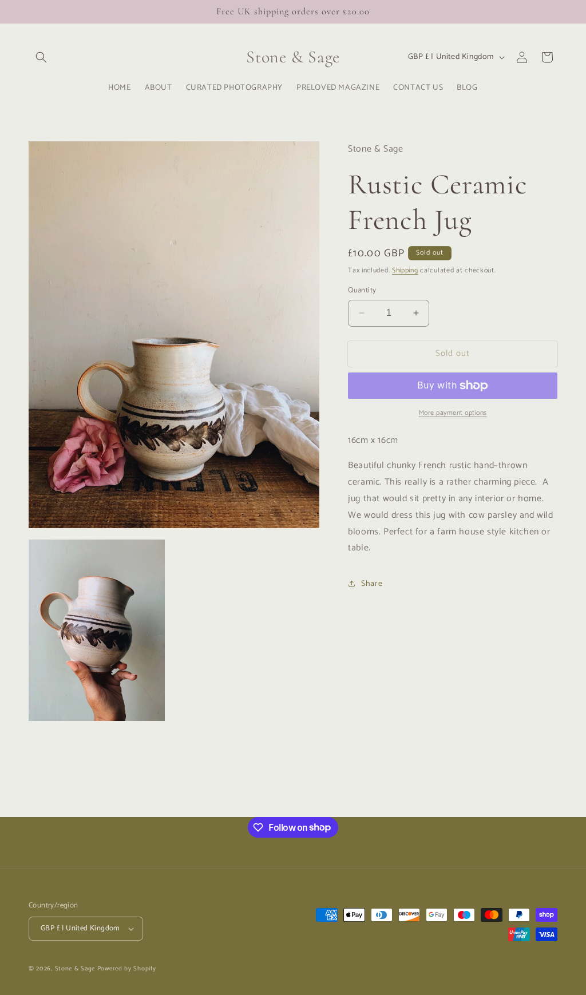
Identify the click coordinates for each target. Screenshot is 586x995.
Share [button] (371, 583)
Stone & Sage (76, 969)
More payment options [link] (453, 413)
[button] (41, 57)
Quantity (362, 290)
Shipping (405, 270)
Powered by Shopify (126, 969)
